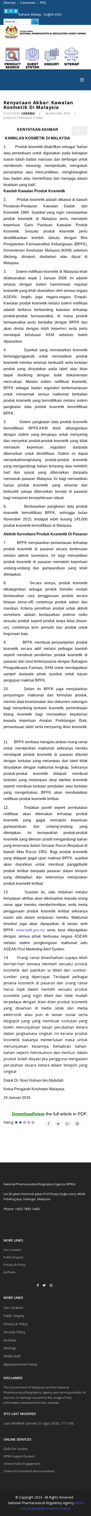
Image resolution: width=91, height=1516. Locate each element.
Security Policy (14, 1332)
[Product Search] (13, 58)
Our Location (12, 1250)
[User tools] (80, 130)
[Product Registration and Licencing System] (32, 58)
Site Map (28, 1508)
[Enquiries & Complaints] (52, 58)
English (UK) (53, 14)
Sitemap (10, 1348)
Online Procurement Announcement (29, 1471)
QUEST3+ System (16, 1449)
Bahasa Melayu (30, 14)
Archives (10, 1272)
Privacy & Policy (14, 1265)
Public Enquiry (13, 1257)
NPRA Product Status (53, 1508)
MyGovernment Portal (20, 1364)
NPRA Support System (19, 1456)
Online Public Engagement (22, 1464)
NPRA (79, 1503)
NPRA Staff (12, 1356)
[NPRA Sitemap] (71, 58)
